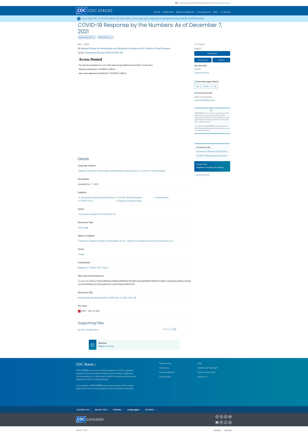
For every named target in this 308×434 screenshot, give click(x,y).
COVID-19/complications (130, 197)
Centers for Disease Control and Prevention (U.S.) (101, 240)
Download (168, 329)
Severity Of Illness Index (130, 200)
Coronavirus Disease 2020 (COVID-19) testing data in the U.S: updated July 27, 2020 (212, 151)
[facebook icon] (217, 417)
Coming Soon (203, 11)
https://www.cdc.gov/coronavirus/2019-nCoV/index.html (177, 18)
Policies (117, 409)
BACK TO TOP (203, 175)
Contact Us (202, 376)
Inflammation (162, 197)
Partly (206, 86)
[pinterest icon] (221, 422)
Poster (81, 254)
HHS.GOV (217, 430)
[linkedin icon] (230, 417)
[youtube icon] (217, 422)
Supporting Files (201, 72)
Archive (149, 409)
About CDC (101, 409)
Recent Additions (185, 11)
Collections (168, 11)
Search (227, 11)
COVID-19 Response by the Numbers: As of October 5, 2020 (212, 155)
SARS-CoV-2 (87, 200)
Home (157, 11)
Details (197, 69)
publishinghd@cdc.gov (204, 100)
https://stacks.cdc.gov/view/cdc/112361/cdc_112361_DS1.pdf (107, 297)
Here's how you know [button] (222, 3)
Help (215, 11)
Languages (133, 409)
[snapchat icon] (226, 422)
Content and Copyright (207, 367)
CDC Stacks (85, 364)
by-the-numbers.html (88, 329)
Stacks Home (165, 363)
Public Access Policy (206, 372)
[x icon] (221, 417)
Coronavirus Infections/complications (98, 197)
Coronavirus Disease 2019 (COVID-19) (104, 52)
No (215, 86)
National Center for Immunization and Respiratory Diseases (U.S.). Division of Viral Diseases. (126, 48)
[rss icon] (230, 422)
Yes (197, 86)
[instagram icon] (226, 417)
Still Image (83, 227)
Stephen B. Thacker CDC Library (93, 267)
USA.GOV (228, 430)
